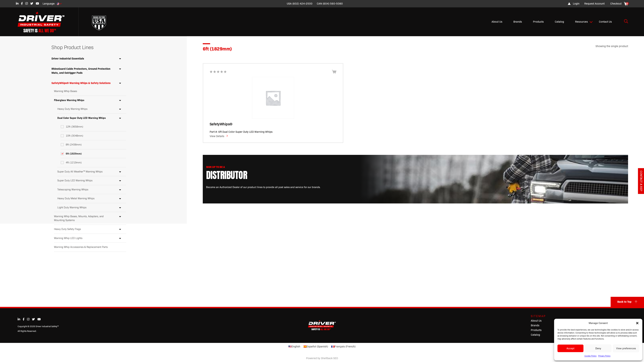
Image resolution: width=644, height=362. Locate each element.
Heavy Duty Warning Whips (72, 108)
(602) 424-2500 (302, 3)
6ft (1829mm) (74, 153)
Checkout (616, 3)
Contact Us (605, 21)
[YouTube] (37, 3)
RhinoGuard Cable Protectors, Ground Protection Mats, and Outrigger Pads (80, 70)
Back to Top (624, 301)
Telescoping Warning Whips (72, 189)
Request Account (594, 3)
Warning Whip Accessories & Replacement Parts (81, 247)
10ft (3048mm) (74, 135)
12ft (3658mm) (74, 126)
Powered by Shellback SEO (322, 358)
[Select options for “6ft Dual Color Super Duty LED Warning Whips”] (334, 72)
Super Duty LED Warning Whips (74, 180)
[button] (637, 323)
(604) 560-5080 (333, 3)
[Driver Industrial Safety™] (43, 21)
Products (538, 21)
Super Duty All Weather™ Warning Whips (79, 171)
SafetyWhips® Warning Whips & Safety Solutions (81, 83)
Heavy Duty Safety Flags (67, 229)
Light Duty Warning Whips (71, 207)
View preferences (626, 348)
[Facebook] (22, 3)
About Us (497, 21)
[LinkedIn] (17, 3)
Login (576, 3)
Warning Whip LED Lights (68, 238)
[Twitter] (31, 3)
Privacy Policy (604, 356)
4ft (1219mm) (74, 162)
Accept (570, 348)
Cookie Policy (590, 356)
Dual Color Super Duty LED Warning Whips (81, 117)
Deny (598, 348)
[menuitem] (594, 4)
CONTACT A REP (641, 181)
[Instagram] (26, 3)
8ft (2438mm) (74, 144)
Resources (581, 21)
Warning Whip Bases (65, 91)
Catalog (559, 21)
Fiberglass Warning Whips (69, 100)
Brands (517, 21)
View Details (217, 136)
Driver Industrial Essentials (67, 58)
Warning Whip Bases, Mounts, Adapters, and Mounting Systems (79, 218)
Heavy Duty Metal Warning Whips (75, 198)
